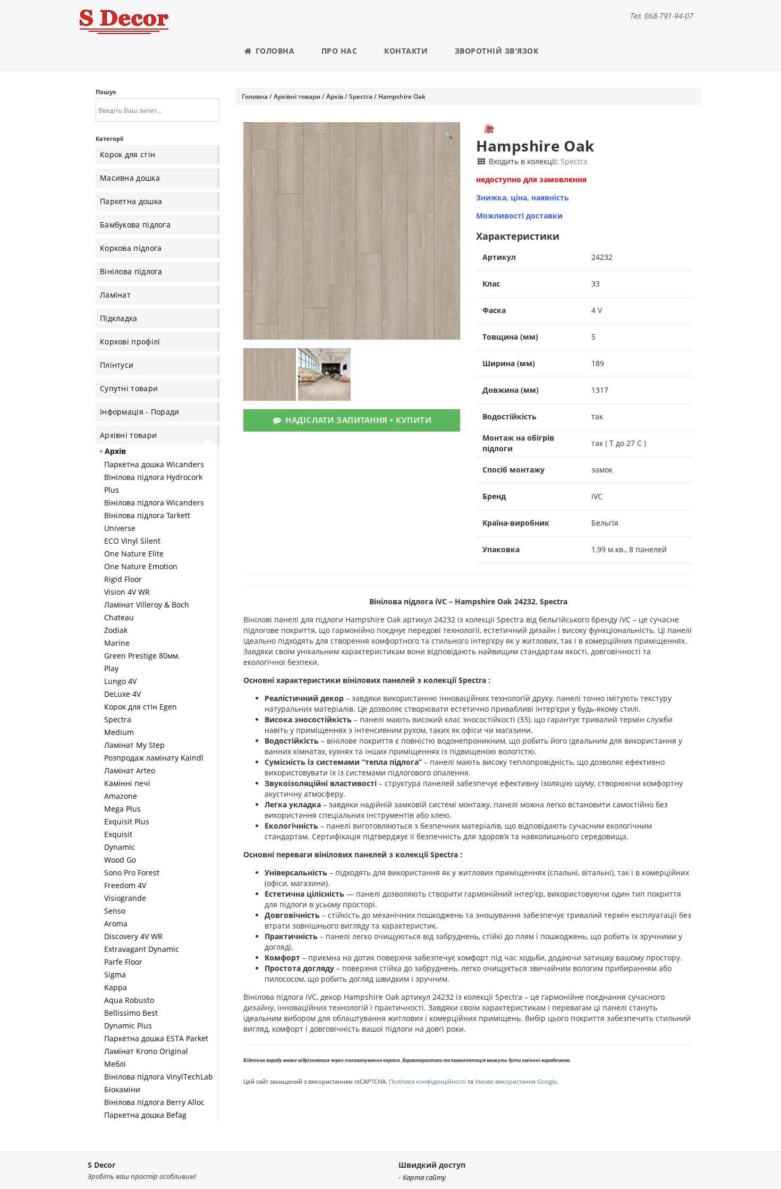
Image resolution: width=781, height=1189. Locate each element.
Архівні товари (128, 435)
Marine (117, 643)
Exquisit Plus (126, 821)
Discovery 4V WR (133, 936)
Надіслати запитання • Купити (357, 420)
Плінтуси (116, 365)
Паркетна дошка (131, 201)
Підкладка (119, 318)
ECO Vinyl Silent (132, 541)
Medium (119, 732)
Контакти (406, 51)
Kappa (115, 987)
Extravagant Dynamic (141, 949)
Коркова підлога (131, 248)
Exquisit (118, 834)
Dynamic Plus (128, 1026)
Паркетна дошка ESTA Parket (156, 1038)
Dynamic (119, 847)
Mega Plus (122, 809)
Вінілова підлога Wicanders (154, 502)
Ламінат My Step (134, 745)
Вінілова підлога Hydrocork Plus (153, 483)
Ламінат (115, 295)
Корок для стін (127, 154)
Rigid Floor (123, 579)
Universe (119, 528)
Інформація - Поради (140, 412)
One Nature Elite (134, 554)
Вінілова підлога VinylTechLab (158, 1077)
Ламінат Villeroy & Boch (146, 605)
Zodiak (116, 630)
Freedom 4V (125, 885)
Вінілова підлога (131, 271)
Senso (114, 911)
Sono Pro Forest (131, 872)
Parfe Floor (123, 962)
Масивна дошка (130, 178)
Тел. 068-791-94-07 (661, 16)
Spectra (117, 719)
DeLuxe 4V (122, 694)
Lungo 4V (120, 681)
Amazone (120, 796)
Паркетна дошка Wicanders (154, 464)
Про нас (339, 51)
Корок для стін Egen (140, 707)
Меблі (115, 1064)
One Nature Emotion (140, 566)
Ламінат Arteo (129, 770)
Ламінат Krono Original (146, 1051)
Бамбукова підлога (135, 225)
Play (111, 668)
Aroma (116, 923)
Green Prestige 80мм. (142, 656)
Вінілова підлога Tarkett (147, 515)
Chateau (119, 617)
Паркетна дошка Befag (145, 1115)
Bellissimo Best (131, 1013)
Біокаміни (122, 1089)
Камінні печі (127, 783)
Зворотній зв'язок (497, 51)
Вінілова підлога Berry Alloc (154, 1102)
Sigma (115, 974)
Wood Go (120, 860)
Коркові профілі (130, 341)
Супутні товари (129, 388)
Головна (273, 51)
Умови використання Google (516, 1081)
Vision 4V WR (127, 592)
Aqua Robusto (129, 1000)
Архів (115, 451)
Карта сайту (424, 1177)
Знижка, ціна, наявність (522, 197)
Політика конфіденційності (427, 1081)
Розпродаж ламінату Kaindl (153, 758)
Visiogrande (125, 898)
